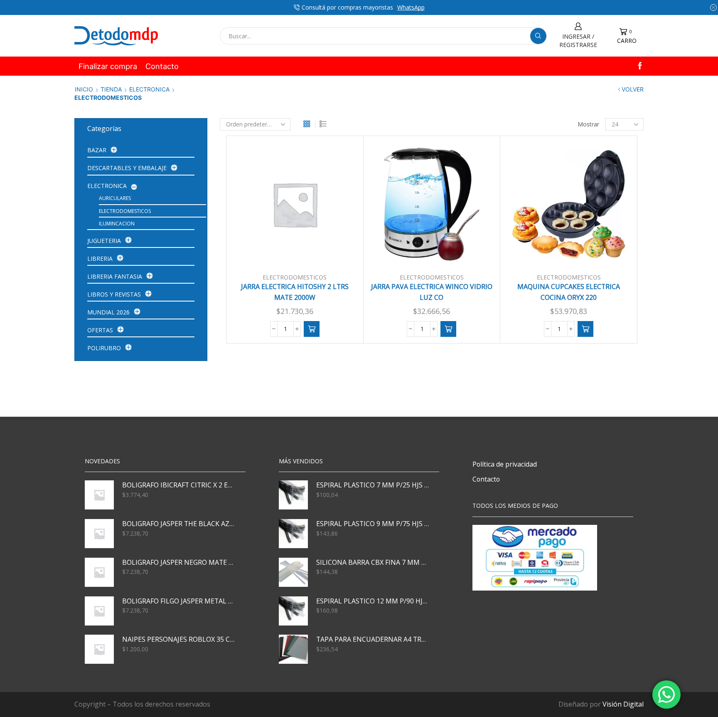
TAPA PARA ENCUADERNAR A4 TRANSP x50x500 (372, 639)
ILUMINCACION (117, 223)
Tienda (111, 89)
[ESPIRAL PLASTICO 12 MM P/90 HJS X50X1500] (293, 611)
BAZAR (96, 150)
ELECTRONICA (149, 89)
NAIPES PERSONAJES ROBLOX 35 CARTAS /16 (178, 639)
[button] (312, 329)
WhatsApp (411, 7)
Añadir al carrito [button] (299, 253)
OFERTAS (100, 330)
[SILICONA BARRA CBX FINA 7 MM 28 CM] (293, 572)
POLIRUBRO (104, 348)
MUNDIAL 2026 (108, 312)
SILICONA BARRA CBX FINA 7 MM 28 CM (372, 562)
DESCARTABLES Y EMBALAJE (127, 168)
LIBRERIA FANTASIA (114, 276)
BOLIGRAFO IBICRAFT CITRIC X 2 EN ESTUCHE (178, 485)
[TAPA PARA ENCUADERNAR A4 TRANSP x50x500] (293, 649)
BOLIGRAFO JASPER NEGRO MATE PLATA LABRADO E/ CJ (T (178, 562)
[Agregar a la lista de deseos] (339, 252)
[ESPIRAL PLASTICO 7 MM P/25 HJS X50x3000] (293, 494)
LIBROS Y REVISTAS (114, 294)
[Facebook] (640, 66)
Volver (633, 89)
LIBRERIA (100, 258)
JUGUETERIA (104, 241)
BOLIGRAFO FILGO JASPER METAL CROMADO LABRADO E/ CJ (178, 601)
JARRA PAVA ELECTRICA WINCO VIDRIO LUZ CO (431, 292)
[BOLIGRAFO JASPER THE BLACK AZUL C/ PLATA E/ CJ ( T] (99, 533)
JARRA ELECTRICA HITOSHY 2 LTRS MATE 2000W (295, 292)
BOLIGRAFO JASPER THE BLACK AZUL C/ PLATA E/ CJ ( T (178, 523)
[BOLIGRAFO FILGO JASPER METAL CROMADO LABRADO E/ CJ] (99, 611)
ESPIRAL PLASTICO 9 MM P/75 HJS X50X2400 (372, 523)
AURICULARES (115, 198)
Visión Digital (623, 704)
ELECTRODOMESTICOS (295, 277)
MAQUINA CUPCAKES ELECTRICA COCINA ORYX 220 (568, 292)
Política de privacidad (504, 464)
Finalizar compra (108, 66)
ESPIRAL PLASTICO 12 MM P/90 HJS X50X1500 (372, 601)
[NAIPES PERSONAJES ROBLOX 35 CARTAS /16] (99, 649)
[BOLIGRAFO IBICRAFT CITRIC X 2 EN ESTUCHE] (99, 494)
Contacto (162, 66)
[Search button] (538, 36)
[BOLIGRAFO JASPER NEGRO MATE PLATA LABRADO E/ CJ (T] (99, 572)
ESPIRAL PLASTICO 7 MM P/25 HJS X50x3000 (372, 485)
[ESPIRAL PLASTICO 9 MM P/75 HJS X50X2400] (293, 533)
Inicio (84, 89)
